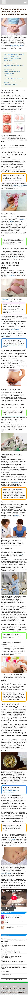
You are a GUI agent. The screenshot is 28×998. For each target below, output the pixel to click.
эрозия (12, 792)
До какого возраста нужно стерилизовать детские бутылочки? (13, 946)
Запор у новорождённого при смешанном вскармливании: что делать (11, 957)
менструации (20, 554)
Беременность (10, 275)
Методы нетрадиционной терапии (14, 78)
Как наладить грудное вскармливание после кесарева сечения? (14, 968)
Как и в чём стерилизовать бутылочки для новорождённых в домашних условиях (11, 951)
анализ (8, 317)
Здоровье (3, 908)
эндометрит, (16, 790)
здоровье (8, 36)
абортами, (22, 219)
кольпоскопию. (15, 329)
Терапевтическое (9, 73)
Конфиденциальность (14, 986)
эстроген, (5, 345)
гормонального (5, 299)
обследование (4, 335)
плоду (20, 273)
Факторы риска (8, 60)
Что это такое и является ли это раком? (14, 54)
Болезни (9, 908)
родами (12, 221)
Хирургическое (9, 75)
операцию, (16, 482)
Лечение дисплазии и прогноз (12, 71)
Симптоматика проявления (11, 62)
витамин (16, 515)
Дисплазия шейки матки (7, 909)
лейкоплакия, (6, 792)
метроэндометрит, (7, 790)
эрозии (15, 257)
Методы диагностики (9, 69)
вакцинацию (12, 839)
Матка (14, 908)
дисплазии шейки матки (16, 45)
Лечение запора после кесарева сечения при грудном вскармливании (14, 940)
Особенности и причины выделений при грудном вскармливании (13, 962)
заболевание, (4, 97)
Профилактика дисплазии (10, 84)
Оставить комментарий (14, 979)
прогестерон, (11, 345)
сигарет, (13, 844)
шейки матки (18, 100)
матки (11, 711)
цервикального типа (6, 873)
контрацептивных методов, (20, 185)
